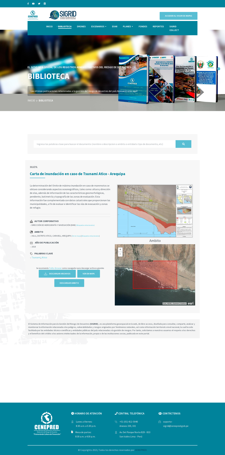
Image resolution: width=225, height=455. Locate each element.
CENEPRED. (141, 449)
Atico (44, 257)
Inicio (31, 100)
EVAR (114, 26)
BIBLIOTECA (64, 26)
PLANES (127, 26)
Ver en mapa (76, 236)
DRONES (81, 26)
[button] (218, 68)
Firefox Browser (55, 268)
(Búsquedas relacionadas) (85, 225)
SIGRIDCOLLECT (174, 28)
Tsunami (36, 257)
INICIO (49, 26)
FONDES (143, 26)
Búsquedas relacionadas (90, 236)
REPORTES (158, 26)
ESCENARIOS (97, 26)
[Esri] (190, 303)
